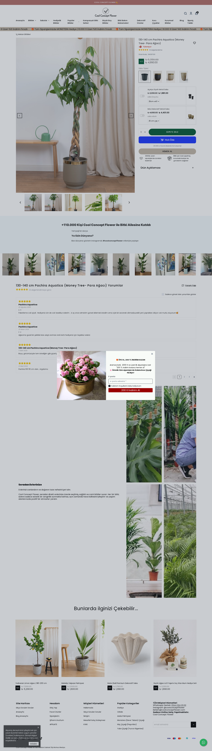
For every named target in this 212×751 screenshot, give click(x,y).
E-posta (111, 376)
